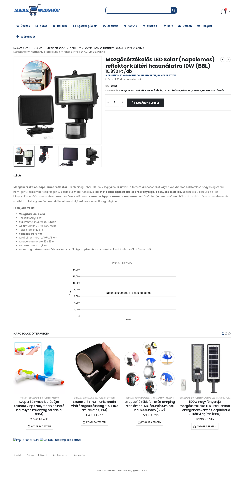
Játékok (112, 26)
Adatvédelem (60, 455)
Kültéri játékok (51, 398)
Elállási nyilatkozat (37, 455)
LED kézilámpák (158, 398)
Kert (170, 26)
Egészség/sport (87, 26)
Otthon (187, 26)
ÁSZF (18, 454)
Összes (25, 26)
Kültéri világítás (152, 90)
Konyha (132, 26)
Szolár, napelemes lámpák (208, 90)
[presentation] (14, 100)
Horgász (207, 26)
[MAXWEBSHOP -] (37, 10)
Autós (43, 26)
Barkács (62, 26)
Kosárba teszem (147, 103)
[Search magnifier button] (174, 10)
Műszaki (152, 26)
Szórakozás (28, 36)
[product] (39, 368)
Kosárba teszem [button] (41, 426)
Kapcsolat (79, 455)
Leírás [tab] (17, 175)
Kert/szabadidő (129, 90)
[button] (223, 333)
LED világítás (171, 90)
